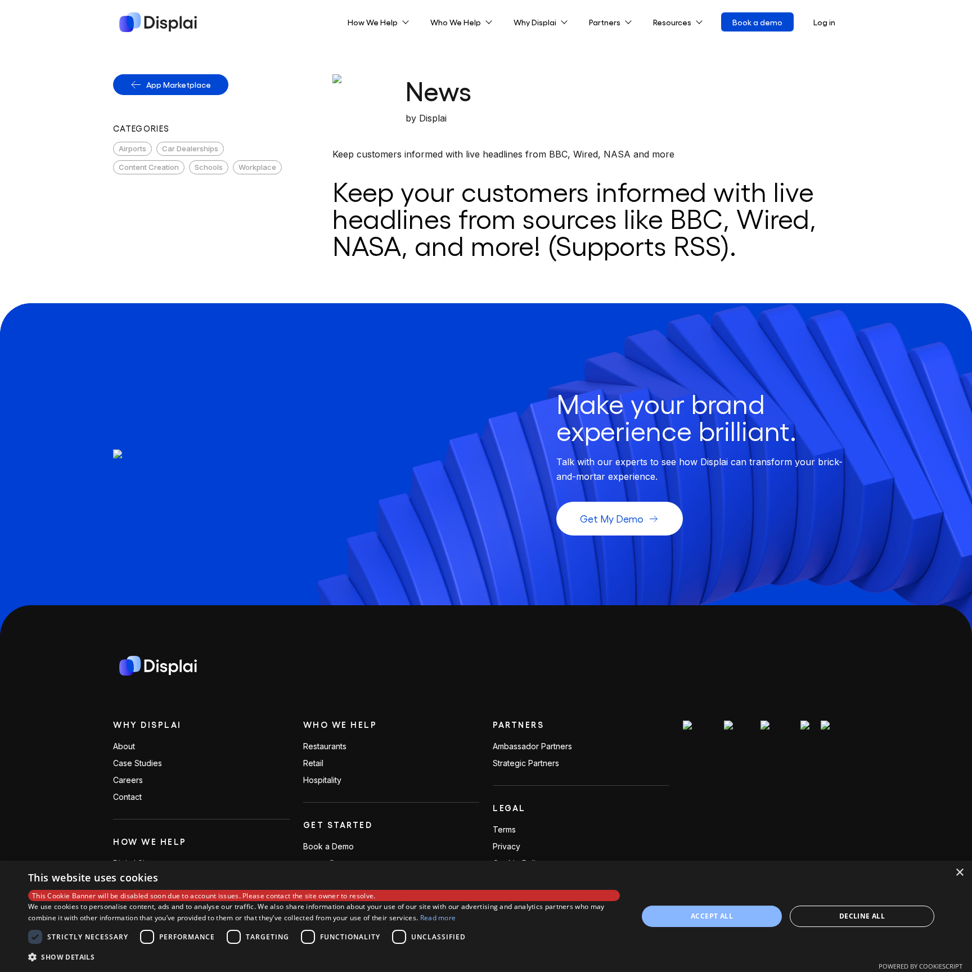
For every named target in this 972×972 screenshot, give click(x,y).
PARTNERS (518, 724)
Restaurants (324, 746)
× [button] (959, 872)
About (124, 746)
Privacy (506, 846)
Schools (209, 167)
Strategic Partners (526, 763)
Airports (132, 148)
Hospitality (322, 780)
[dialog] (486, 916)
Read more (438, 917)
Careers (128, 780)
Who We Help (340, 724)
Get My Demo (612, 518)
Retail (313, 763)
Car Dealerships (190, 148)
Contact (127, 797)
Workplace (257, 167)
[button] (324, 957)
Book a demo (757, 21)
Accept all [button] (712, 916)
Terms (504, 830)
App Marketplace (178, 84)
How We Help (150, 841)
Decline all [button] (862, 916)
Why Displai (147, 724)
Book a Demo (328, 846)
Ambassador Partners (532, 746)
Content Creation (149, 167)
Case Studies (137, 763)
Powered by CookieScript (920, 966)
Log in (824, 21)
